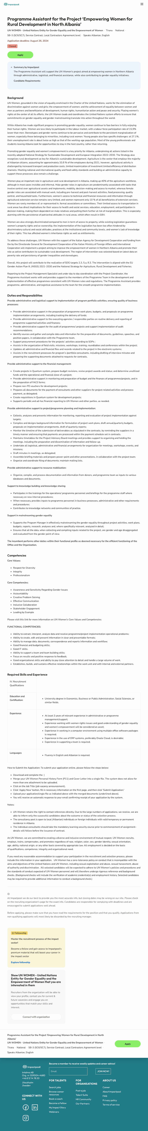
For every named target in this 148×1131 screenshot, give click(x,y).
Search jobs (55, 1087)
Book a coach (56, 1098)
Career (106, 1087)
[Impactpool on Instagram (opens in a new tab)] (25, 1121)
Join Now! (103, 1071)
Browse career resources (56, 1093)
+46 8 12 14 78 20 (30, 1078)
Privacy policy (110, 1100)
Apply (20, 54)
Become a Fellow (57, 1103)
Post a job (81, 1090)
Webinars (54, 1111)
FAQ (105, 1095)
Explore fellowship (20, 962)
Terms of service (111, 1104)
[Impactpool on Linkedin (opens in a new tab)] (34, 1110)
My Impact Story (57, 1107)
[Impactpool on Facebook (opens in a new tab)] (25, 1110)
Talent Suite (82, 1094)
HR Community (83, 1099)
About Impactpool (112, 1091)
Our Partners (82, 1103)
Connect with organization (36, 1016)
